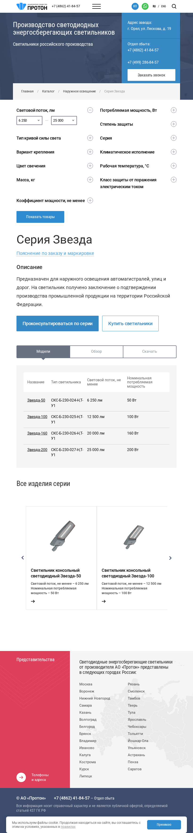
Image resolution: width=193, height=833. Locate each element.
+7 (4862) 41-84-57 (143, 50)
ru (154, 6)
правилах (68, 827)
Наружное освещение (79, 91)
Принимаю (164, 824)
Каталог (48, 91)
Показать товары (40, 216)
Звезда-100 (37, 416)
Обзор (96, 351)
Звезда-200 (37, 450)
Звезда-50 (36, 400)
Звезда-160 (37, 433)
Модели (43, 351)
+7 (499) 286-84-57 (143, 62)
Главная (27, 91)
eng (163, 6)
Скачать (149, 351)
